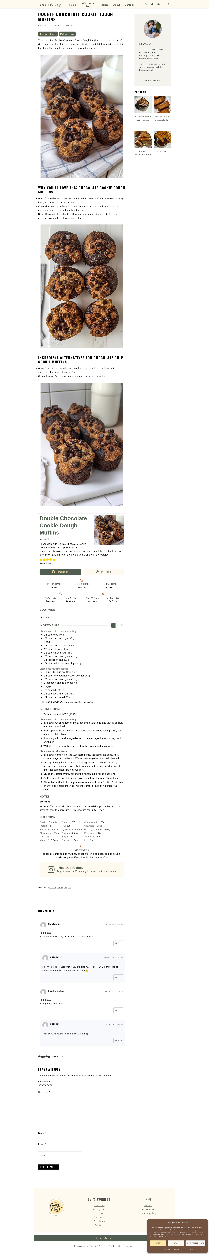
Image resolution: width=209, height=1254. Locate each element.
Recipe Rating (45, 1081)
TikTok (99, 1213)
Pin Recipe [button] (105, 572)
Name (42, 1132)
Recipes (104, 5)
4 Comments (66, 25)
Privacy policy (148, 1213)
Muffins (60, 888)
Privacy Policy (167, 1249)
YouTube (99, 1205)
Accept (158, 1243)
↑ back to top (104, 1238)
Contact (129, 5)
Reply (118, 943)
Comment (44, 1092)
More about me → (152, 80)
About (116, 5)
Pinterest (99, 1217)
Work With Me (88, 5)
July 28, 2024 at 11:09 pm (114, 991)
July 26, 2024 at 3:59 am (114, 924)
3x (122, 625)
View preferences (195, 1243)
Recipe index (148, 1209)
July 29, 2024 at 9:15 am (114, 1024)
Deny (176, 1243)
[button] (41, 559)
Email (42, 1144)
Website (42, 1155)
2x (117, 625)
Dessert (52, 888)
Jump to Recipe (49, 34)
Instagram (99, 1209)
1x (113, 625)
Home (72, 5)
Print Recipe (69, 34)
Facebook (99, 1221)
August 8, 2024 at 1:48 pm (113, 957)
